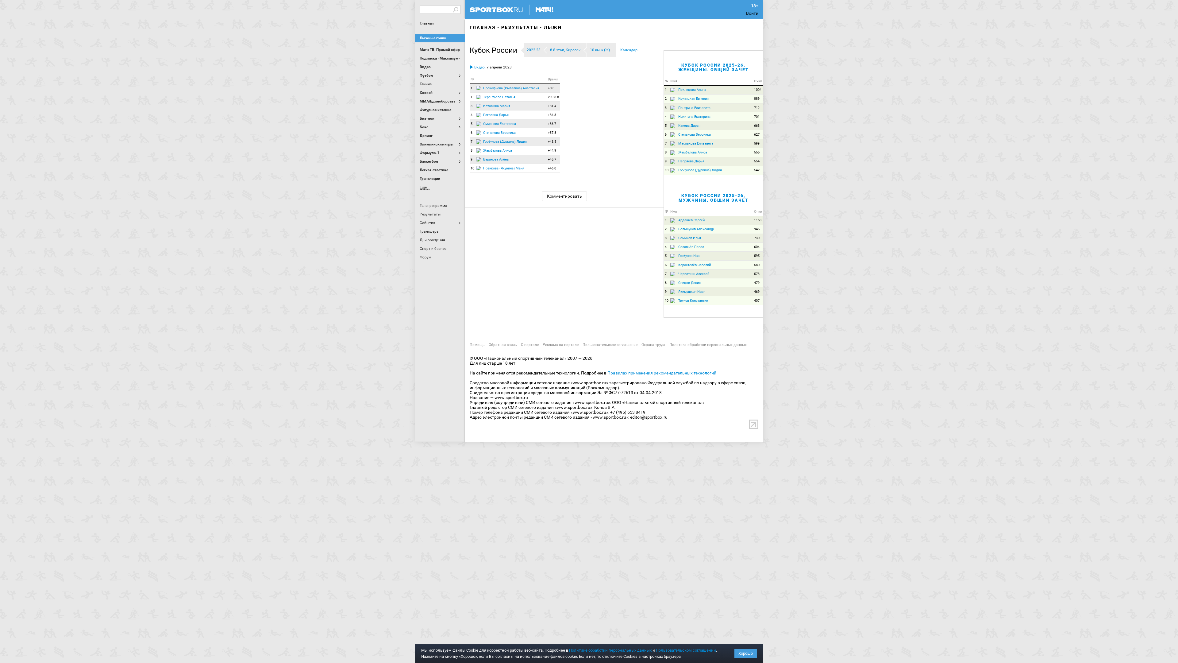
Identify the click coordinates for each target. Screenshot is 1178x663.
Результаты (519, 27)
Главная (427, 23)
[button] (495, 50)
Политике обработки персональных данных (610, 650)
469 (757, 292)
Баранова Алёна (496, 159)
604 (757, 247)
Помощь (477, 345)
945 (757, 229)
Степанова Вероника (499, 133)
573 (757, 274)
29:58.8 (553, 97)
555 (757, 152)
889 (757, 99)
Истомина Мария (496, 106)
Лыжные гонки (433, 38)
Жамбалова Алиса (497, 151)
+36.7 (552, 124)
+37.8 (552, 133)
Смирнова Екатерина (499, 124)
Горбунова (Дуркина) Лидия (505, 142)
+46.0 (552, 168)
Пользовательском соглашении (686, 650)
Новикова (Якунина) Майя (503, 168)
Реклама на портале (561, 345)
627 (757, 135)
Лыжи (553, 27)
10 (472, 168)
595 (757, 256)
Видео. (479, 67)
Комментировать (564, 196)
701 (757, 117)
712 (757, 108)
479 (757, 283)
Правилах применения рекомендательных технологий (661, 372)
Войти (752, 13)
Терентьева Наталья (499, 97)
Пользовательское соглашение (610, 345)
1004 (757, 90)
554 (757, 161)
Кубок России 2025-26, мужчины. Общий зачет (714, 198)
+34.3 (552, 115)
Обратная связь (503, 345)
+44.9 (552, 151)
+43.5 (552, 142)
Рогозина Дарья (496, 115)
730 (757, 238)
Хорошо (745, 653)
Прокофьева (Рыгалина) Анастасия (511, 88)
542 (757, 170)
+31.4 (552, 106)
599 (757, 143)
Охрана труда (653, 345)
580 (757, 265)
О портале (530, 345)
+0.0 (551, 88)
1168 (757, 220)
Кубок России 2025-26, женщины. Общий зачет (713, 67)
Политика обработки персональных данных (708, 345)
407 (757, 301)
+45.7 (552, 159)
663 (757, 126)
